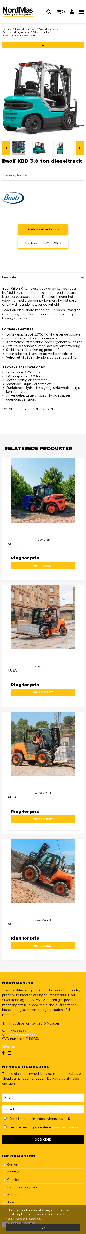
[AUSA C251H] (43, 750)
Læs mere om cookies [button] (23, 1219)
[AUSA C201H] (43, 623)
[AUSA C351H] (43, 877)
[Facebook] (3, 1053)
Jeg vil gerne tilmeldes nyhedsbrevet (40, 1118)
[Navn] (43, 1098)
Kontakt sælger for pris (43, 229)
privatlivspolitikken (66, 1127)
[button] (43, 45)
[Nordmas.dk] (21, 12)
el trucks (26, 314)
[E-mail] (43, 1109)
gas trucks (10, 314)
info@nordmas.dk (23, 1035)
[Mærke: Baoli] (13, 198)
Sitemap (8, 1046)
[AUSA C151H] (43, 496)
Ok (43, 1227)
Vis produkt (43, 565)
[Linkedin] (9, 1053)
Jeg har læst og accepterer (45, 1127)
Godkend (43, 1140)
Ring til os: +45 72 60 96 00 (43, 243)
